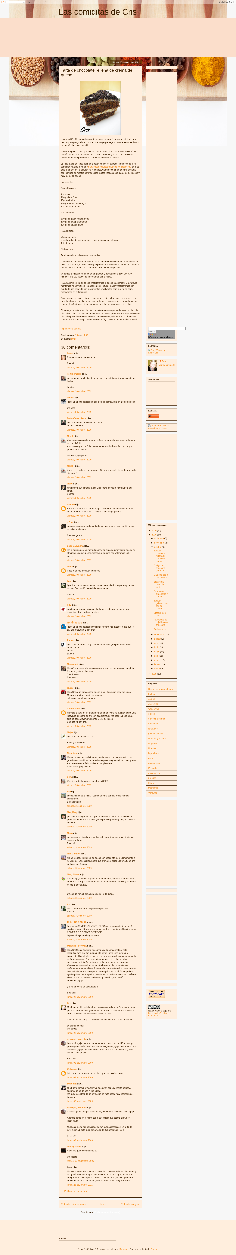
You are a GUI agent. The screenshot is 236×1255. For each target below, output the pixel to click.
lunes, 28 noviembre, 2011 (80, 1185)
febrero (158, 664)
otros (150, 758)
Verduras (152, 793)
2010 (154, 530)
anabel (70, 688)
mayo (157, 651)
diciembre (159, 538)
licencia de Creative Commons (158, 1014)
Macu (70, 833)
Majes (70, 732)
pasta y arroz (154, 763)
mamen (71, 504)
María (70, 566)
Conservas (153, 709)
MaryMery (72, 812)
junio (157, 647)
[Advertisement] (82, 37)
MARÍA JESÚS (74, 623)
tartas (73, 339)
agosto (157, 639)
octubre (158, 547)
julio (156, 643)
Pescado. (152, 768)
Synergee (124, 1249)
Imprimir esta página (71, 329)
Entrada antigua (130, 1204)
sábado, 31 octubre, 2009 (79, 806)
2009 (154, 535)
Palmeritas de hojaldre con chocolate (161, 622)
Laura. (70, 353)
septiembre (160, 634)
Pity (69, 605)
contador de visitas (157, 428)
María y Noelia (74, 1146)
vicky (70, 484)
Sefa (69, 777)
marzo (157, 660)
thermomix (153, 788)
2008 (154, 674)
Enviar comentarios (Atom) (107, 1212)
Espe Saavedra (75, 546)
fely (69, 791)
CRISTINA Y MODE (77, 922)
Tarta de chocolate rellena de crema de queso (160, 556)
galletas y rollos (155, 733)
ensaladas (153, 724)
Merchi (70, 436)
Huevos (152, 748)
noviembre (159, 543)
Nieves (70, 397)
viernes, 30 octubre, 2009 (79, 367)
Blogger (154, 1249)
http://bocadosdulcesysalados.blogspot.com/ (109, 167)
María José (73, 664)
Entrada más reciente (73, 1204)
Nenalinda (72, 753)
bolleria (152, 694)
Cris (69, 1003)
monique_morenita (77, 946)
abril (156, 656)
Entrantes (153, 729)
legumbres (153, 753)
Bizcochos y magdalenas (160, 689)
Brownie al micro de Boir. (159, 584)
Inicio (103, 1204)
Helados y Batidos (157, 738)
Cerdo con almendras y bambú (161, 594)
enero (157, 668)
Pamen (70, 640)
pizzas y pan (154, 773)
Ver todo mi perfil (167, 365)
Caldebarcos (74, 709)
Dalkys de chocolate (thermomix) (160, 568)
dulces (151, 714)
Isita (69, 581)
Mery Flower (73, 874)
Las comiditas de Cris (98, 11)
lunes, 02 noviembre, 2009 (80, 997)
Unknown (72, 1069)
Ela (68, 904)
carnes (151, 699)
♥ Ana (70, 522)
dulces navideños (156, 719)
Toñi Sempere (74, 374)
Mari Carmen (73, 854)
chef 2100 (153, 704)
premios (152, 778)
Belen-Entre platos (76, 418)
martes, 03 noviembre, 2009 (80, 1161)
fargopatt (71, 1084)
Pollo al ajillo (160, 629)
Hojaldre (152, 743)
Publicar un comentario (75, 1191)
